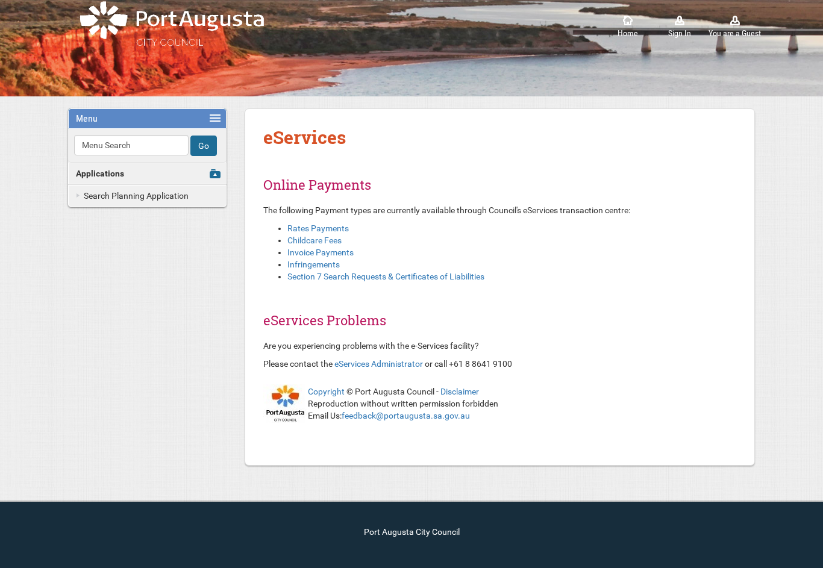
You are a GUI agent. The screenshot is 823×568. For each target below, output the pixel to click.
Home (628, 33)
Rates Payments (318, 228)
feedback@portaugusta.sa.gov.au (406, 415)
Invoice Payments (320, 252)
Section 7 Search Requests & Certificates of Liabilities (385, 276)
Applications (100, 173)
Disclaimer (459, 391)
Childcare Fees (314, 240)
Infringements (313, 264)
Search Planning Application (136, 196)
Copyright (326, 391)
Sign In (679, 33)
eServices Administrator (378, 364)
